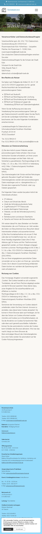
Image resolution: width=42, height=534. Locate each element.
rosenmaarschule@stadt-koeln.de (27, 4)
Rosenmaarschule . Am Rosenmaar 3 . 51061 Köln (21, 1)
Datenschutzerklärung (8, 433)
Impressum (5, 431)
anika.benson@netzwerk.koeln (15, 486)
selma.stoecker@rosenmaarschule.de (17, 473)
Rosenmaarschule (14, 9)
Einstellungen (7, 524)
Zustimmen (8, 529)
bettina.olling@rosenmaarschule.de (12, 463)
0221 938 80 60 (10, 4)
